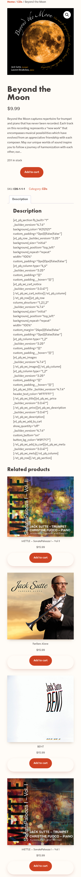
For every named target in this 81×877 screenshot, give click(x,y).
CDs (19, 2)
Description (20, 199)
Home (11, 2)
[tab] (20, 199)
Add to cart (32, 172)
